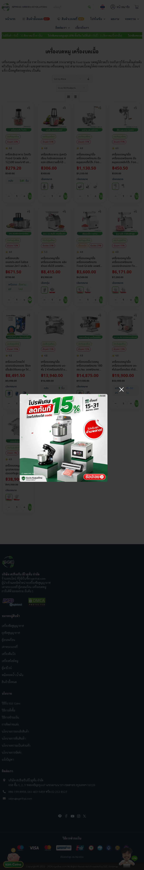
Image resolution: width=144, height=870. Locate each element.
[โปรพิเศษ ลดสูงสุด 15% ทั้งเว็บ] (63, 395)
